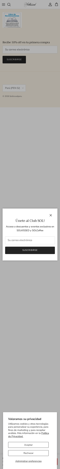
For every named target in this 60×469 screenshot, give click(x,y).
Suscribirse (29, 250)
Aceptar (28, 444)
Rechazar (28, 453)
